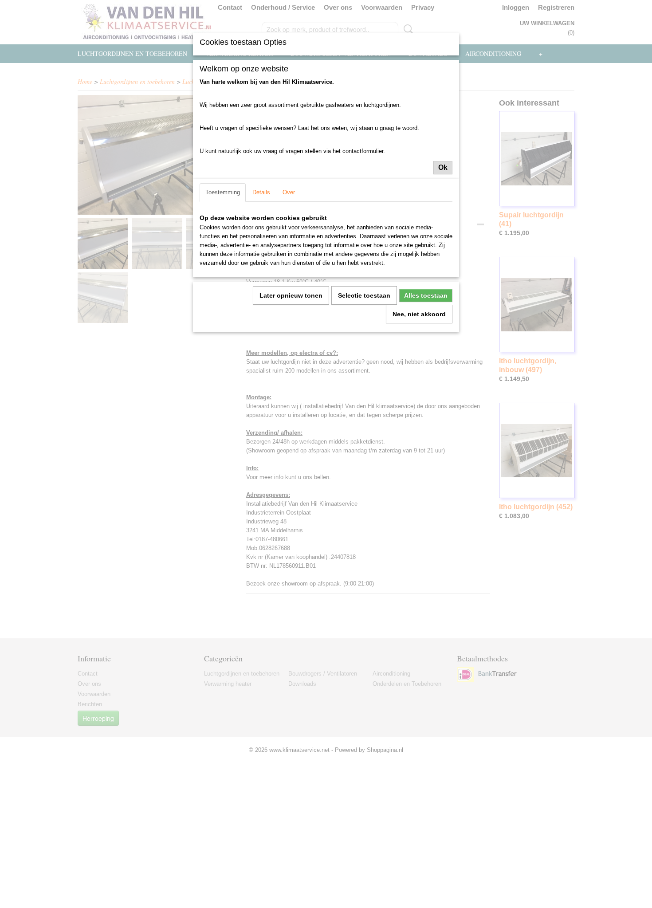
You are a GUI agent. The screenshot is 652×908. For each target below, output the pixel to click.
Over (289, 192)
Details (261, 192)
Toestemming (222, 192)
